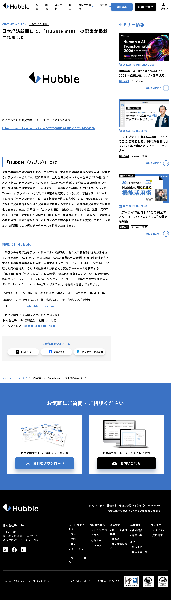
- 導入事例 (136, 546)
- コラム (94, 535)
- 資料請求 (157, 535)
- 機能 (72, 539)
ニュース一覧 (18, 378)
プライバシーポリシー (81, 581)
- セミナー (95, 540)
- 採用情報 (136, 535)
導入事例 (58, 6)
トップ (5, 378)
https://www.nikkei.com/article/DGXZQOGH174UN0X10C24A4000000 (48, 128)
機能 (46, 6)
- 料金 (72, 544)
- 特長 (72, 534)
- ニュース (95, 545)
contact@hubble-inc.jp (39, 326)
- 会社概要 (136, 530)
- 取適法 (114, 539)
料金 (70, 6)
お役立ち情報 (85, 6)
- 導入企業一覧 (139, 552)
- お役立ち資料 (98, 530)
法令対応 (103, 6)
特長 (37, 6)
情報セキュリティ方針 (108, 581)
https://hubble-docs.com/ (36, 306)
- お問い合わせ (159, 530)
